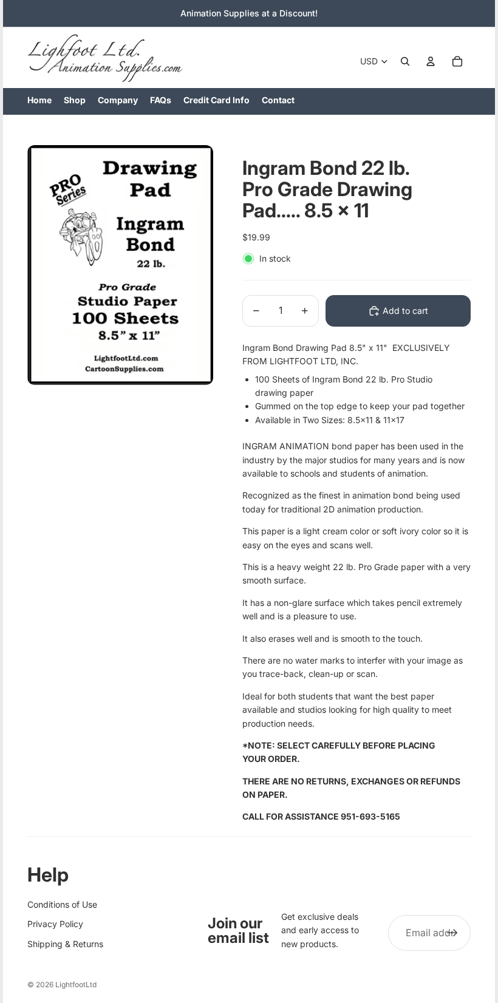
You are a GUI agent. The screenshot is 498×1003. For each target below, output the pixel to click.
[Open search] (405, 61)
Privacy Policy (55, 924)
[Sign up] (452, 933)
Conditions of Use (62, 904)
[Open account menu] (430, 61)
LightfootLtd (76, 984)
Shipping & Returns (65, 944)
